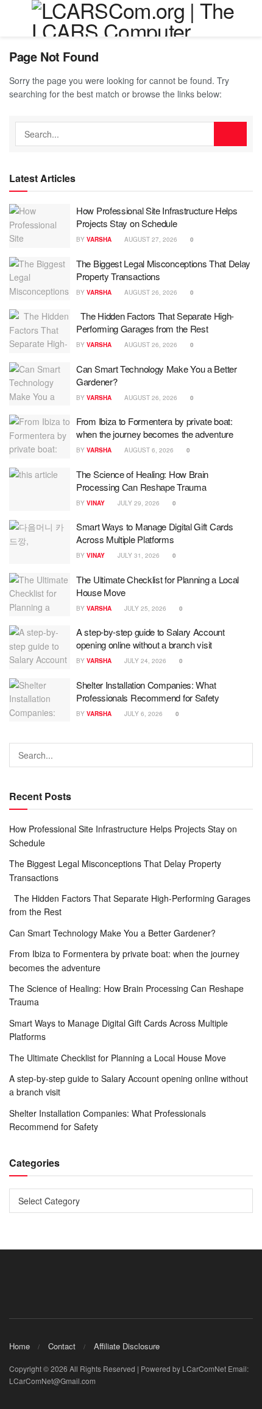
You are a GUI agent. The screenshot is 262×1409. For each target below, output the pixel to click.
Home (19, 1346)
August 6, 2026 (148, 450)
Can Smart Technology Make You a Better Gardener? (112, 933)
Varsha (99, 239)
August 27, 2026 (149, 239)
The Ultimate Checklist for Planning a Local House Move (117, 1058)
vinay (96, 503)
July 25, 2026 (144, 608)
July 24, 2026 (144, 660)
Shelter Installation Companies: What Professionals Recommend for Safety (147, 691)
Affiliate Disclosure (127, 1346)
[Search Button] (230, 134)
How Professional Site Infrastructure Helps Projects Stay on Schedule (156, 217)
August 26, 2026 (149, 292)
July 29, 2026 (138, 503)
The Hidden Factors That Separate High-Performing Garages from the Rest (155, 322)
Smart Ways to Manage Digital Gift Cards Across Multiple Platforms (154, 533)
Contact (62, 1346)
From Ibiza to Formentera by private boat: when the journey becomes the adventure (154, 427)
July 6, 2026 (142, 713)
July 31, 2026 (138, 555)
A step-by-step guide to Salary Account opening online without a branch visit (150, 638)
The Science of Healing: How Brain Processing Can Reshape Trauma (142, 480)
